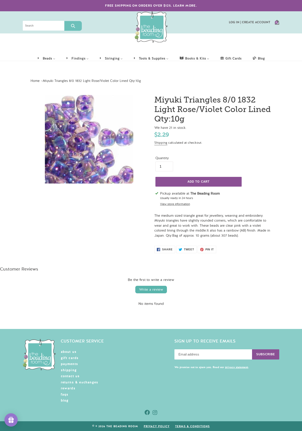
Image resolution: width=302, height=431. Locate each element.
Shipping (160, 143)
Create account (256, 22)
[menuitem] (46, 58)
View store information (175, 204)
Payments (69, 364)
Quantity (162, 158)
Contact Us (70, 376)
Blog (65, 400)
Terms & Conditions (192, 426)
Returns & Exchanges (79, 382)
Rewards (68, 388)
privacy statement (236, 367)
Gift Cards (70, 358)
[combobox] (43, 26)
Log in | (235, 22)
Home (35, 81)
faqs (65, 394)
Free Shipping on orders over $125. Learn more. (151, 6)
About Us (69, 352)
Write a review (151, 289)
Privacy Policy (156, 426)
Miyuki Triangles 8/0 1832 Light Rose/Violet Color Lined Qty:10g (92, 81)
